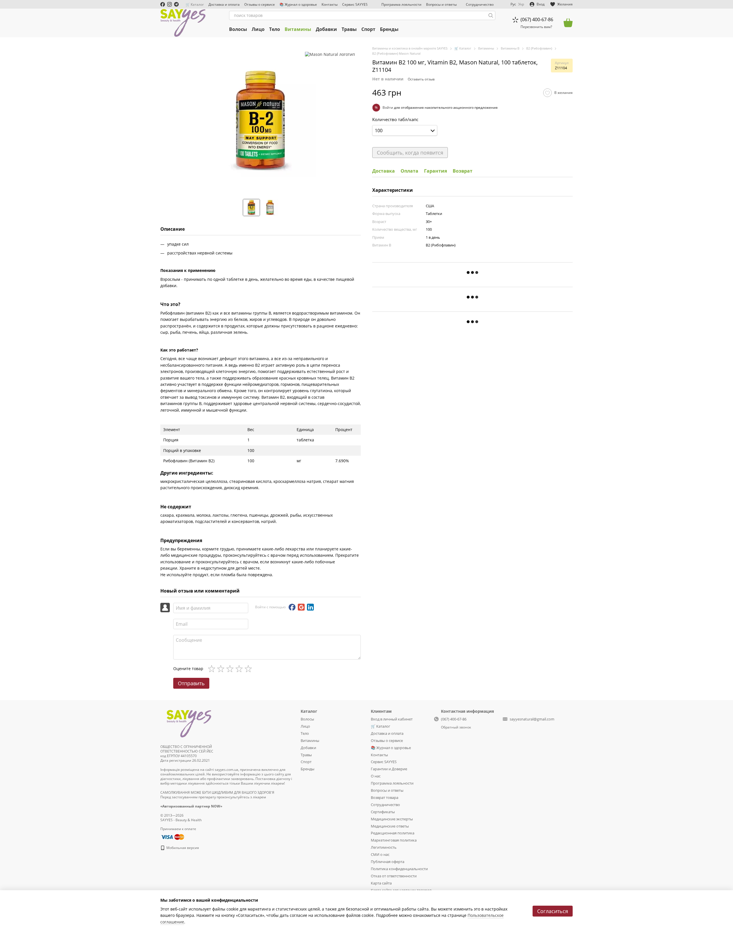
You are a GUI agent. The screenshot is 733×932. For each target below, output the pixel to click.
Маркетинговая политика (394, 840)
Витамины (298, 29)
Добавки (326, 29)
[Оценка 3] (231, 668)
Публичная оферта (387, 861)
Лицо (258, 29)
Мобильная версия (182, 847)
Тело (274, 29)
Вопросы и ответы (441, 4)
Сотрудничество (480, 4)
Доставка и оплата (224, 4)
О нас (376, 776)
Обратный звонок (456, 727)
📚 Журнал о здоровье (298, 4)
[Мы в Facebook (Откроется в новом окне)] (162, 4)
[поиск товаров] (490, 15)
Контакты (330, 4)
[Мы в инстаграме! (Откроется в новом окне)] (169, 4)
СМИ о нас (380, 854)
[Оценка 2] (221, 668)
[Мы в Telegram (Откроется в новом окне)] (176, 4)
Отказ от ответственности (394, 875)
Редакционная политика (392, 833)
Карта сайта (381, 883)
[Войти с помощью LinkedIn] (310, 607)
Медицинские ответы (390, 826)
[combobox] (404, 130)
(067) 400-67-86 (537, 19)
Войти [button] (388, 107)
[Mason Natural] (330, 54)
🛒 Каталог (195, 4)
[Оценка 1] (212, 668)
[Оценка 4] (240, 668)
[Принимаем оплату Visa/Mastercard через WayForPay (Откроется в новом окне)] (172, 836)
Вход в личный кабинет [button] (392, 719)
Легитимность (384, 847)
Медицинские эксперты (392, 819)
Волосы (238, 29)
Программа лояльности (401, 4)
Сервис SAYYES (355, 4)
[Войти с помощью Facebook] (292, 607)
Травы (349, 29)
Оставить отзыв (421, 79)
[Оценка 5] (249, 668)
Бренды (389, 29)
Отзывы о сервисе (259, 4)
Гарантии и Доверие (389, 768)
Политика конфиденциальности (399, 868)
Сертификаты (383, 811)
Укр (521, 4)
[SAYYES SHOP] (189, 722)
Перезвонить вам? (536, 27)
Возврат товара (384, 797)
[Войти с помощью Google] (301, 607)
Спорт (368, 29)
